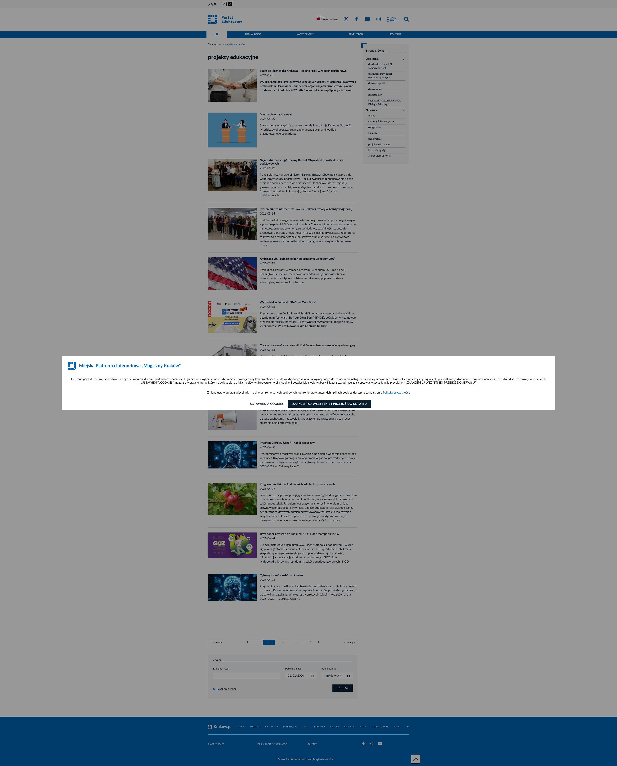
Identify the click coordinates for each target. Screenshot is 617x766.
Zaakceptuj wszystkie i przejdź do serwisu (329, 404)
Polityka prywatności (396, 392)
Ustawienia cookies (267, 404)
